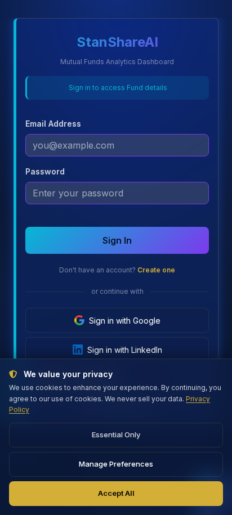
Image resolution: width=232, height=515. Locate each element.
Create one (156, 270)
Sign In (117, 240)
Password (45, 171)
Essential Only (116, 434)
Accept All (116, 493)
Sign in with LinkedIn (124, 350)
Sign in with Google (124, 320)
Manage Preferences (116, 463)
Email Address (53, 123)
